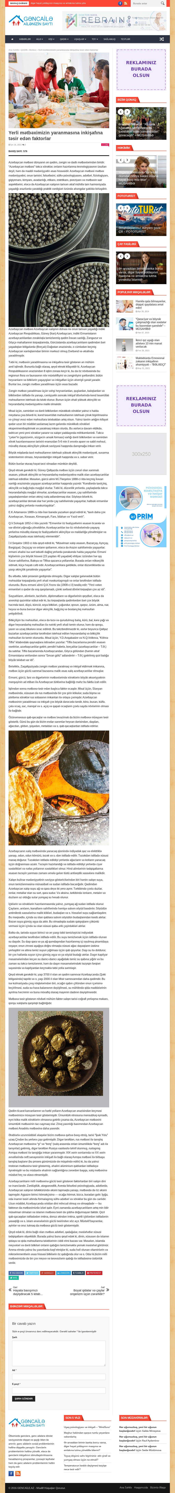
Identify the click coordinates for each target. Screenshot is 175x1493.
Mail (15, 1279)
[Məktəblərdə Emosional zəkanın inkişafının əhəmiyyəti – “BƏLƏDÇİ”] (124, 363)
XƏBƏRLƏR (25, 40)
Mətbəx (32, 51)
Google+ (49, 1274)
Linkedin (65, 1274)
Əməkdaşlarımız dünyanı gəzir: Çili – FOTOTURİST (140, 230)
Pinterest (95, 1274)
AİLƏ (38, 40)
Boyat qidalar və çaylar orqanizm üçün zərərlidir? (87, 1292)
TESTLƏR (125, 40)
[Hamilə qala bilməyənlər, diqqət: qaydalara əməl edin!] (124, 307)
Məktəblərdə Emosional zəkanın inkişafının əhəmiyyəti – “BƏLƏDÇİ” (151, 362)
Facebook (17, 1274)
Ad (14, 1371)
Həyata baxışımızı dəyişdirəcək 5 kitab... (28, 1292)
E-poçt (16, 1385)
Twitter (33, 1274)
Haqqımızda (141, 1488)
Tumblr (79, 1274)
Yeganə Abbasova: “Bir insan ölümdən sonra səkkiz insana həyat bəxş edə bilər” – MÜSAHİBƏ (138, 179)
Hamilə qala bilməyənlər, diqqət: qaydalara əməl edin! (151, 305)
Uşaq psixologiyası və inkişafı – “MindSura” (87, 1428)
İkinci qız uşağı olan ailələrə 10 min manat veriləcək (149, 344)
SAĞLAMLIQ (109, 40)
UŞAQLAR (79, 40)
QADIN (63, 40)
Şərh (14, 1338)
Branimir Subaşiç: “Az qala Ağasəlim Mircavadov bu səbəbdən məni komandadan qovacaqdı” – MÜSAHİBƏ (138, 131)
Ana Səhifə (14, 51)
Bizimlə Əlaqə (158, 1488)
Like (106, 146)
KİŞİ (50, 40)
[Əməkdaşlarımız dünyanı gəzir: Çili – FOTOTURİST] (141, 220)
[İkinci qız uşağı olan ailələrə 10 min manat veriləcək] (124, 346)
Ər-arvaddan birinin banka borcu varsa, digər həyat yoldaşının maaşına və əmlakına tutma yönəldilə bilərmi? (141, 275)
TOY (94, 40)
